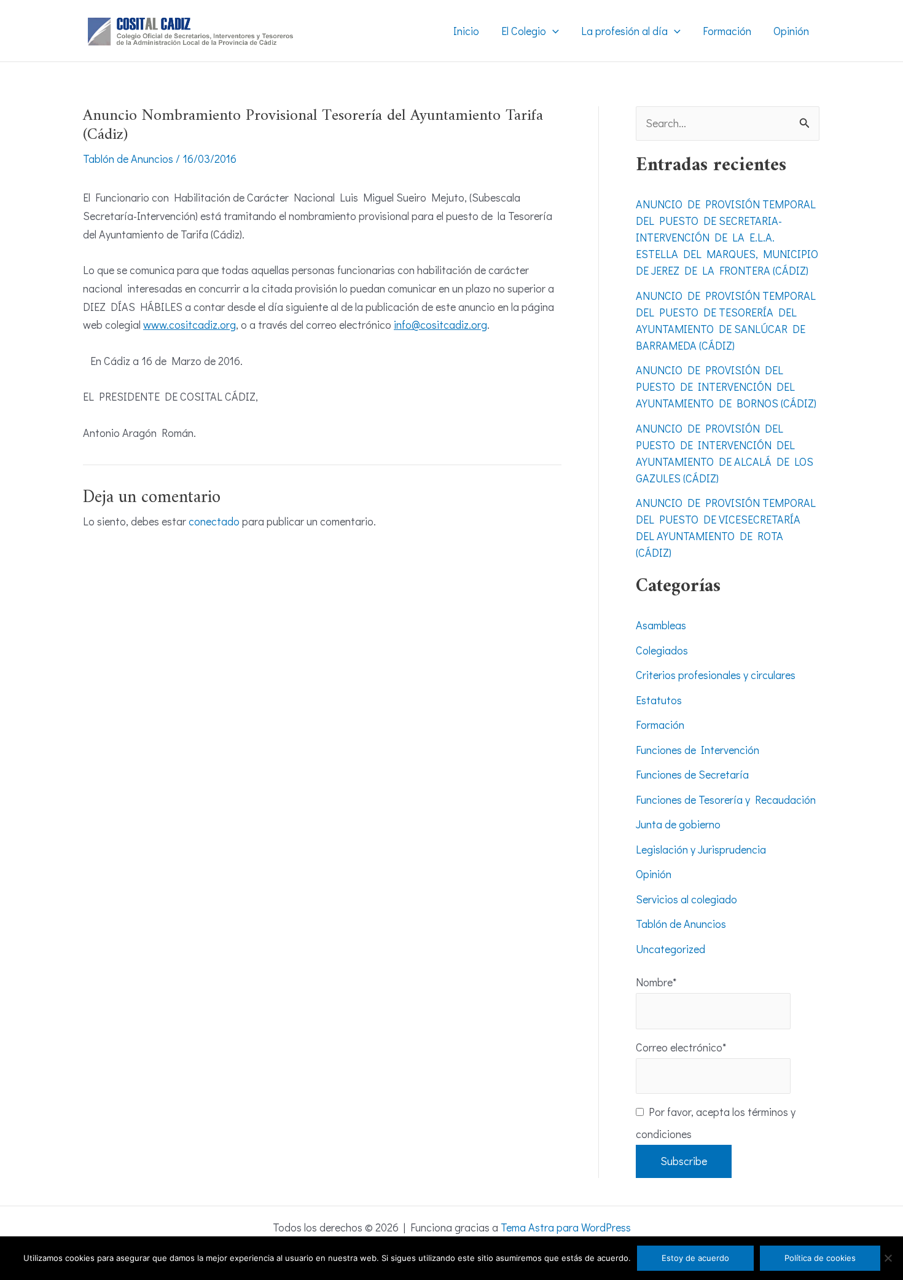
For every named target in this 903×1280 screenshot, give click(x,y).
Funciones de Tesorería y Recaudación (726, 799)
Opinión (653, 873)
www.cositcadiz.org (189, 324)
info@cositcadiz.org (440, 324)
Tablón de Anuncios (128, 158)
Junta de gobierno (678, 824)
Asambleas (661, 625)
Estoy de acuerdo (695, 1258)
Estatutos (659, 700)
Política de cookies (820, 1258)
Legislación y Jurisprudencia (701, 849)
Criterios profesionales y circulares (716, 674)
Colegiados (662, 650)
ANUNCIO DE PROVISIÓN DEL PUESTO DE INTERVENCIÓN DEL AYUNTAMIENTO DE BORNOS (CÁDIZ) (726, 386)
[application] (552, 30)
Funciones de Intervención (697, 749)
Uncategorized (670, 948)
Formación (660, 724)
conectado (214, 521)
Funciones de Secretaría (692, 774)
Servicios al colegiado (686, 899)
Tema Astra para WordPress (566, 1227)
